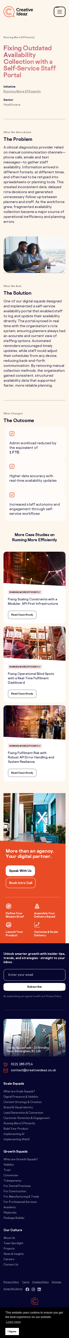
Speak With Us (20, 871)
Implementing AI (13, 1134)
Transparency (12, 1181)
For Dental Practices (17, 1186)
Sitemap (56, 1282)
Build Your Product (15, 1129)
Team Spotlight (13, 1243)
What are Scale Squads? (19, 1091)
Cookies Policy (40, 1282)
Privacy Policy (11, 1282)
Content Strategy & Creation (22, 1102)
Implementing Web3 (16, 1139)
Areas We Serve (12, 1289)
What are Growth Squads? (20, 1159)
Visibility (8, 1165)
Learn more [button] (13, 1321)
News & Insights (13, 1254)
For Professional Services (20, 1202)
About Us (9, 1238)
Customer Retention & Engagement (26, 1118)
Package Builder (14, 1218)
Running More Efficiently (19, 1123)
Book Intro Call (20, 883)
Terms (25, 1282)
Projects (9, 1248)
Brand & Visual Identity (18, 1107)
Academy (9, 1207)
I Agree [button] (12, 1331)
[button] (60, 12)
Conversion (10, 1175)
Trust (7, 1170)
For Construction (14, 1191)
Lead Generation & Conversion (23, 1113)
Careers (8, 1259)
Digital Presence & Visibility (20, 1097)
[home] (18, 11)
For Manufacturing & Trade (21, 1197)
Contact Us (10, 1264)
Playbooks (10, 1213)
